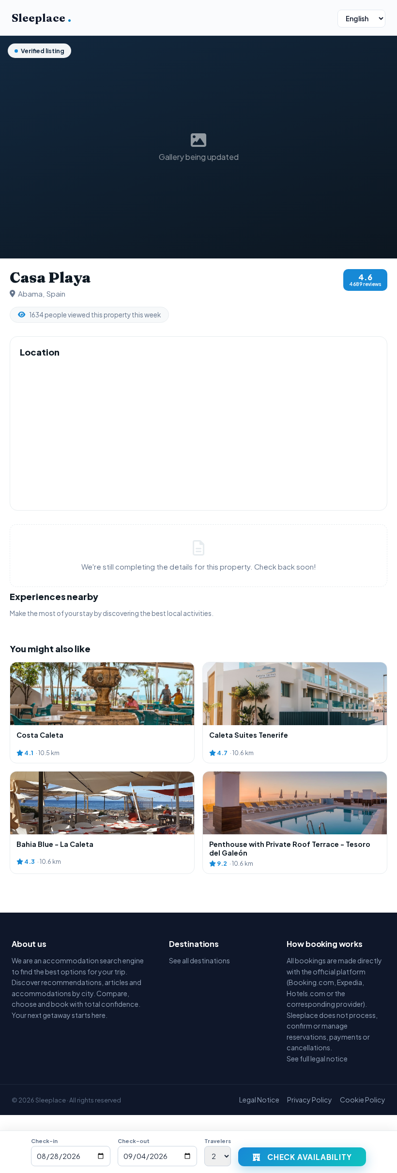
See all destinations (199, 960)
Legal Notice (259, 1099)
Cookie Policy (362, 1099)
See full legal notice (317, 1058)
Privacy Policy (309, 1099)
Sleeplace (41, 18)
